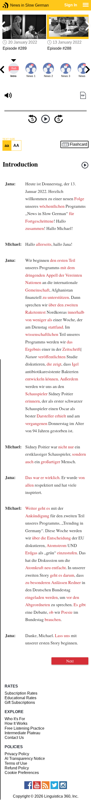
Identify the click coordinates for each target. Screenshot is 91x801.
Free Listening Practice (24, 728)
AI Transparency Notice (25, 758)
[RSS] (46, 785)
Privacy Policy (17, 754)
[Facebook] (28, 785)
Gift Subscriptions (20, 702)
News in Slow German (12, 5)
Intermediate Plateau (22, 733)
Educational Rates (20, 698)
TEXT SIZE (8, 139)
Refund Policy (17, 768)
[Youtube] (37, 785)
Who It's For (15, 719)
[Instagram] (63, 785)
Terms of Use (16, 763)
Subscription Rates (21, 693)
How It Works (16, 723)
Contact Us (14, 737)
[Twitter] (54, 785)
